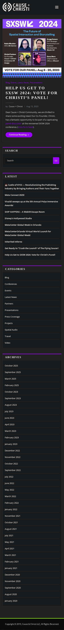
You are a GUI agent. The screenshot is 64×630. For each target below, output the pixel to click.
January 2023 (11, 444)
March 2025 (10, 378)
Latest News (23, 82)
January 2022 (11, 509)
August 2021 (11, 528)
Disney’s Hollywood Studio (18, 218)
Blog (8, 82)
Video (7, 342)
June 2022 (9, 483)
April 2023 (9, 424)
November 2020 (12, 581)
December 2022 (12, 450)
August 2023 (11, 404)
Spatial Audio (11, 329)
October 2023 (11, 391)
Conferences (11, 284)
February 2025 (12, 385)
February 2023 (12, 437)
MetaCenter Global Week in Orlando (23, 224)
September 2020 (13, 587)
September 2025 (13, 372)
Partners (9, 303)
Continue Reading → (19, 134)
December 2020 (12, 574)
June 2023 (9, 417)
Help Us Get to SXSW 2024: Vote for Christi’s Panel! (32, 93)
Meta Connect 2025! (14, 195)
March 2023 (10, 430)
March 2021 (10, 555)
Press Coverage (12, 316)
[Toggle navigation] (56, 7)
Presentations (36, 82)
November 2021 (12, 515)
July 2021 (9, 535)
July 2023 (9, 411)
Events (14, 82)
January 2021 (11, 568)
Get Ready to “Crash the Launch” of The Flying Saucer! (32, 248)
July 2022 (9, 476)
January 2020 (11, 600)
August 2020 (11, 594)
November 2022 (12, 457)
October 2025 (11, 365)
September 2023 (13, 398)
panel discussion (14, 123)
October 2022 (11, 463)
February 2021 (12, 561)
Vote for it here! (25, 127)
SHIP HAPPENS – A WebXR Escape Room (25, 211)
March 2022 (10, 496)
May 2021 (9, 542)
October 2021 (11, 522)
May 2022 (9, 489)
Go (56, 160)
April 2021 (9, 548)
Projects (9, 323)
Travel (8, 336)
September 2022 (13, 470)
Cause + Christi (14, 106)
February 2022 (12, 502)
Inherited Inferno (13, 241)
